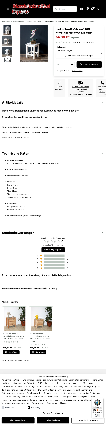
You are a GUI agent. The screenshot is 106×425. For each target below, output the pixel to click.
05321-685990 (102, 93)
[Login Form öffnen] (97, 9)
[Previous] (7, 28)
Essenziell (9, 407)
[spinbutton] (65, 64)
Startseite (6, 21)
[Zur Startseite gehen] (31, 9)
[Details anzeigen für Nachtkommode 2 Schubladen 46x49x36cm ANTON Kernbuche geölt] (14, 319)
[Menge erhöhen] (71, 64)
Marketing (35, 407)
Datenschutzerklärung (57, 403)
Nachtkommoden (34, 21)
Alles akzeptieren (18, 420)
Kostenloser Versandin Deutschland (80, 88)
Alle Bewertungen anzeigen (83, 42)
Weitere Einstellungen (53, 413)
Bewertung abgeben (53, 249)
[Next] (7, 58)
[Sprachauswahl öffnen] (81, 9)
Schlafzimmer (18, 21)
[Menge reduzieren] (58, 64)
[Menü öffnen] (7, 9)
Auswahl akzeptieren (88, 420)
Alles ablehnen (53, 420)
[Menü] (101, 399)
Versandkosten (77, 71)
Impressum (69, 400)
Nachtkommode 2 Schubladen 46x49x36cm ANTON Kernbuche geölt (13, 336)
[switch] (97, 415)
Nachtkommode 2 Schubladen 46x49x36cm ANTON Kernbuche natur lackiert (40, 337)
